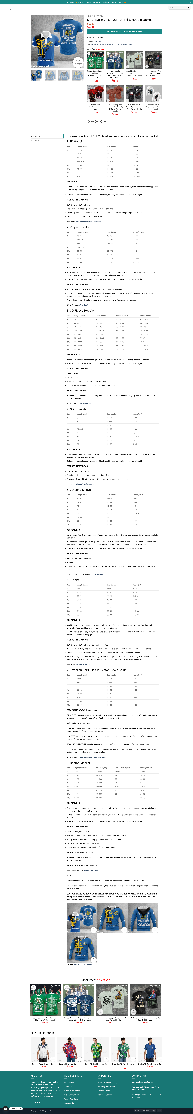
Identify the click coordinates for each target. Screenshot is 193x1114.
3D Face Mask (97, 574)
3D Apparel (98, 16)
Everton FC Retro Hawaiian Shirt (150, 1064)
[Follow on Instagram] (35, 1103)
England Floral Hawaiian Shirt (70, 1064)
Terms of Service (105, 1095)
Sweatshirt (123, 44)
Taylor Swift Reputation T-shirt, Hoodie (95, 107)
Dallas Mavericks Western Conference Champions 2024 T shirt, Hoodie (115, 74)
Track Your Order (71, 1099)
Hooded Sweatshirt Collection (88, 222)
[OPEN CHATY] (5, 1108)
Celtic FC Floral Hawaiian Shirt (96, 1064)
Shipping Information (106, 1087)
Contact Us (69, 1103)
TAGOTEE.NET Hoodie (82, 965)
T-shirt (129, 44)
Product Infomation (72, 1091)
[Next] (80, 41)
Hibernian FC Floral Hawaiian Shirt (123, 1065)
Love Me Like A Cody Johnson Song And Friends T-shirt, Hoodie (134, 73)
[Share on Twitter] (93, 121)
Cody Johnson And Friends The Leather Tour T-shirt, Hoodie (153, 73)
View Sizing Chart (71, 1095)
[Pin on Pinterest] (100, 121)
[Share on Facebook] (89, 121)
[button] (33, 65)
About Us (68, 1087)
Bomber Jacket (104, 44)
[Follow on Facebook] (32, 1103)
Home (89, 16)
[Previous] (34, 41)
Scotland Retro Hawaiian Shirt (43, 1064)
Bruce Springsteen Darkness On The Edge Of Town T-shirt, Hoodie (115, 108)
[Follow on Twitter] (37, 1103)
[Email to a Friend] (96, 121)
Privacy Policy (104, 1091)
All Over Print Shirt (83, 664)
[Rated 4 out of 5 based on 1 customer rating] (124, 24)
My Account (69, 1082)
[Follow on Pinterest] (40, 1103)
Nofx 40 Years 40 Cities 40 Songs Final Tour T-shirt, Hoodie (134, 107)
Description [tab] (35, 136)
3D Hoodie (94, 44)
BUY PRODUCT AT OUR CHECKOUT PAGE (124, 31)
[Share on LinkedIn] (104, 121)
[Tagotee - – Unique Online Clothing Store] (12, 7)
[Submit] (189, 8)
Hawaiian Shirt (114, 44)
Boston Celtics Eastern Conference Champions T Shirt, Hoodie (95, 74)
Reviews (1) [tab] (35, 140)
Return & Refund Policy (107, 1082)
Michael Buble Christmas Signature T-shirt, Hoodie (153, 107)
